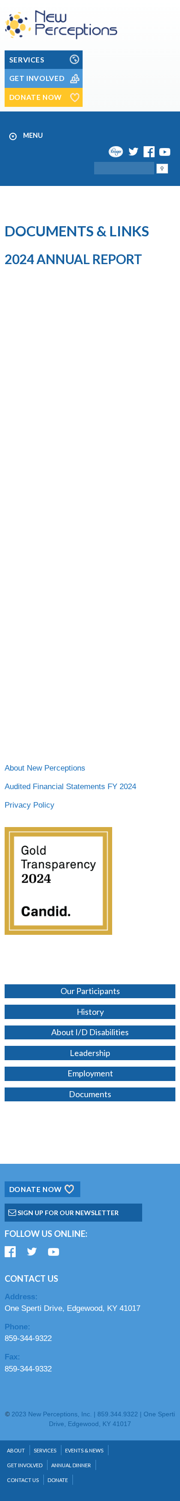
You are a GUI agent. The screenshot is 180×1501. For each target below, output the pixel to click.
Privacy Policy (29, 805)
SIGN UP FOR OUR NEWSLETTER (67, 1213)
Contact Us (23, 1480)
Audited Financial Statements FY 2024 (70, 786)
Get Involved (24, 1465)
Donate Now (35, 1189)
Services (45, 1450)
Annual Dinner (71, 1465)
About (16, 1450)
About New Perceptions (45, 768)
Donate (58, 1480)
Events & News (84, 1450)
